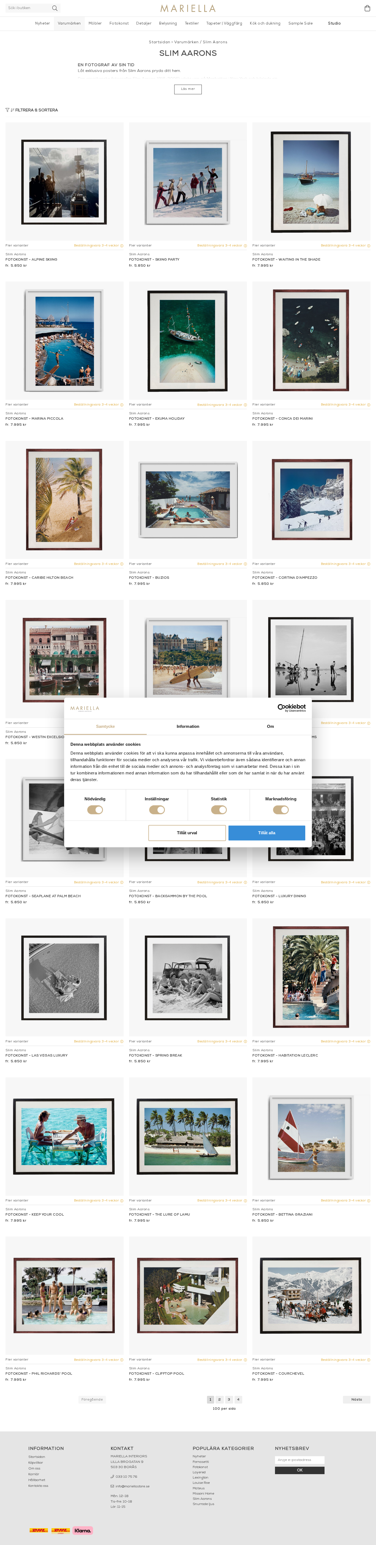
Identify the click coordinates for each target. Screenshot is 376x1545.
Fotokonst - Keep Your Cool (35, 1214)
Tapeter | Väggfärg (224, 23)
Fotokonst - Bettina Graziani (282, 1214)
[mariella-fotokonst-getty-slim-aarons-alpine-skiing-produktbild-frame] (65, 181)
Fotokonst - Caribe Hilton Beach (39, 578)
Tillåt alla (266, 832)
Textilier (192, 23)
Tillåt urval (187, 832)
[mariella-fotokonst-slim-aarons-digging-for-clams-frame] (311, 659)
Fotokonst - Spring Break (155, 1055)
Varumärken (69, 23)
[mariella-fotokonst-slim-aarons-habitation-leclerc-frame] (311, 977)
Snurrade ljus (203, 1504)
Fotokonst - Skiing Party (154, 259)
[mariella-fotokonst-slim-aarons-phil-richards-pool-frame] (65, 1295)
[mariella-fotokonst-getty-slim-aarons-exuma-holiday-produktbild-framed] (188, 340)
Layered (199, 1472)
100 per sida (224, 1408)
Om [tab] (270, 726)
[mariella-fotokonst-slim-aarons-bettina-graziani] (311, 1136)
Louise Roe (201, 1483)
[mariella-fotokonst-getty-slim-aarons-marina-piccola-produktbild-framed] (65, 340)
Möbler (95, 23)
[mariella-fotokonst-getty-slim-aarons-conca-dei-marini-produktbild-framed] (311, 340)
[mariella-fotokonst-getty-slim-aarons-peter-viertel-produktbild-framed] (188, 659)
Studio (334, 23)
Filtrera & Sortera (36, 110)
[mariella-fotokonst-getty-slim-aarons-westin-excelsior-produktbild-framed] (65, 659)
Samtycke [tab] (105, 726)
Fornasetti (201, 1462)
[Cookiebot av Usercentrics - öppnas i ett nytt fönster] (282, 708)
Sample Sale (300, 23)
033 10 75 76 (126, 1477)
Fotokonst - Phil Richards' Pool (39, 1373)
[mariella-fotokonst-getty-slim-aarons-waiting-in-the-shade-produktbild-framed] (311, 181)
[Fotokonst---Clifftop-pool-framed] (188, 1295)
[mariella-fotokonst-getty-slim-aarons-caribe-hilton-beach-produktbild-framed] (65, 500)
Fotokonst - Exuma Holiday (157, 418)
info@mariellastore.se (132, 1486)
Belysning (168, 23)
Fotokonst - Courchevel (278, 1373)
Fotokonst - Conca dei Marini (282, 418)
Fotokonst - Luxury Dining (279, 896)
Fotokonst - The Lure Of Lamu (159, 1214)
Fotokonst (119, 23)
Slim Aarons (215, 42)
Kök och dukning (265, 23)
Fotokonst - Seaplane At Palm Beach (43, 896)
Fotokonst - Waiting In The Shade (286, 259)
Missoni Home (203, 1493)
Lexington (200, 1477)
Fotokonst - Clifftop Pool (156, 1373)
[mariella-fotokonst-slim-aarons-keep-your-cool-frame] (65, 1136)
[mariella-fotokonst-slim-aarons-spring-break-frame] (188, 977)
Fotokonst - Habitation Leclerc (285, 1055)
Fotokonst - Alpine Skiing (32, 259)
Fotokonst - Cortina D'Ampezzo (285, 578)
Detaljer (143, 23)
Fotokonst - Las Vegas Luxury (36, 1055)
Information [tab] (188, 726)
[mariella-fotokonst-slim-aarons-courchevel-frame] (311, 1295)
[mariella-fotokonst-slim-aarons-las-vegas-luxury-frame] (65, 977)
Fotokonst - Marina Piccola (34, 418)
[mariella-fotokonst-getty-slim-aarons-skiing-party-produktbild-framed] (188, 181)
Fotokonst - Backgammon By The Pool (168, 896)
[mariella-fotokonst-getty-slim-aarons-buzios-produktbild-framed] (188, 500)
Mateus (199, 1488)
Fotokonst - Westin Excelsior (36, 737)
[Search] (55, 8)
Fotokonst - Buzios (149, 578)
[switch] (157, 810)
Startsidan (159, 42)
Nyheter (42, 23)
